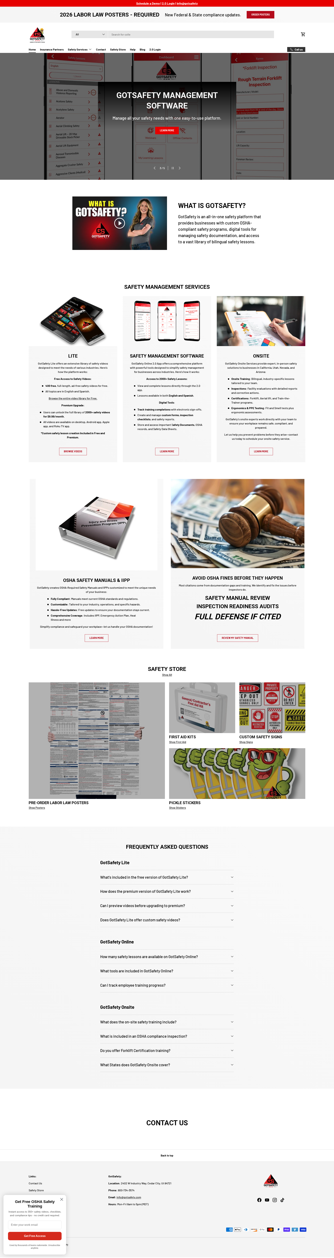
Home (32, 49)
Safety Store (118, 49)
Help (133, 49)
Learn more (167, 138)
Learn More (167, 451)
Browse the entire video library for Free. (73, 398)
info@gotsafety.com (129, 1197)
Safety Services (78, 49)
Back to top (167, 1155)
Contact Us (35, 1183)
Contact (101, 49)
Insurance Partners (52, 49)
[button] (303, 34)
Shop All (167, 674)
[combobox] (172, 34)
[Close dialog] (62, 1199)
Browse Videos (73, 451)
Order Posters (260, 14)
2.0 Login (155, 49)
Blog (142, 49)
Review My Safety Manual (237, 637)
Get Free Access (35, 1235)
